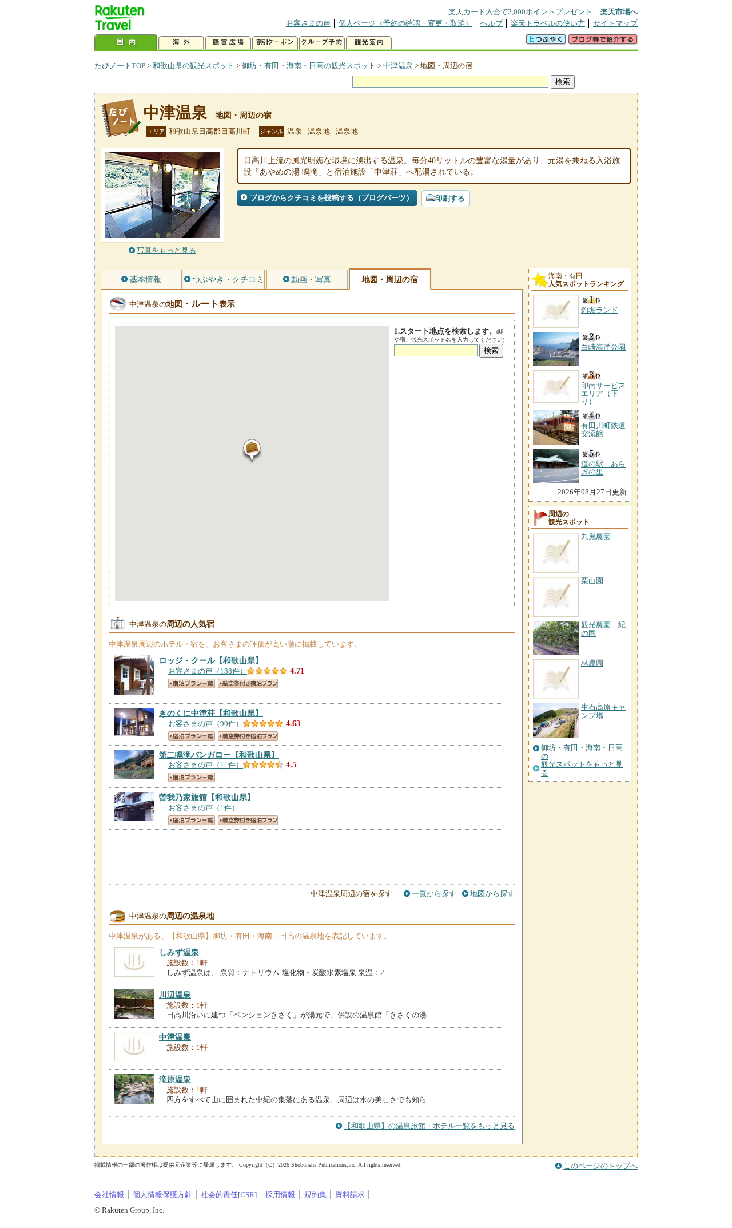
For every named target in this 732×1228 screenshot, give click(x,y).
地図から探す (492, 893)
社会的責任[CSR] (229, 1194)
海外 (181, 42)
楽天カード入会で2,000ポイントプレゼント (520, 11)
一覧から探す (434, 893)
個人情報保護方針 (162, 1194)
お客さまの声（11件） (205, 764)
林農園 (592, 663)
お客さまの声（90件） (205, 723)
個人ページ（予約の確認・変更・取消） (405, 23)
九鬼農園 (596, 536)
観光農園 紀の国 (603, 628)
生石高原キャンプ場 (603, 711)
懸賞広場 (228, 42)
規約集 (315, 1194)
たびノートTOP (119, 65)
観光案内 (369, 42)
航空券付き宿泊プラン (248, 683)
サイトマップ (615, 23)
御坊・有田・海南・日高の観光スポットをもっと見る (582, 760)
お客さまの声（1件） (203, 807)
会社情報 (109, 1194)
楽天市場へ (619, 11)
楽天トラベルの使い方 (548, 23)
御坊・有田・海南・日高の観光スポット (309, 65)
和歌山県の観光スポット (193, 65)
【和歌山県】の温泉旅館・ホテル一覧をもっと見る (429, 1126)
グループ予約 (322, 42)
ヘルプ (491, 23)
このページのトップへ (600, 1166)
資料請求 (350, 1194)
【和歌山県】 (211, 660)
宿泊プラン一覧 (191, 683)
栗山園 (592, 580)
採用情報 (280, 1194)
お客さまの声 (308, 23)
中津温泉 (398, 65)
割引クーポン (275, 42)
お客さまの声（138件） (207, 671)
